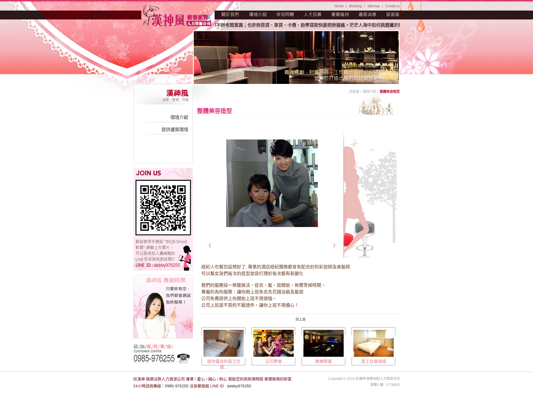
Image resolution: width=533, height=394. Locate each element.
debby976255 (239, 386)
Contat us (392, 6)
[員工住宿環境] (373, 343)
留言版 (393, 14)
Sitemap (373, 6)
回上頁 (301, 319)
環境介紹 (258, 14)
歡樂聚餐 (323, 361)
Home (339, 6)
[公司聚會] (273, 343)
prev (210, 245)
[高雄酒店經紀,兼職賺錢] (177, 16)
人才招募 (313, 14)
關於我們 (230, 14)
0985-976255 (176, 386)
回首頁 (354, 92)
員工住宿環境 (373, 361)
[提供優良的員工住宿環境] (223, 343)
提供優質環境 (175, 129)
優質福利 (340, 14)
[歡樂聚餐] (323, 343)
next (334, 245)
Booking (355, 6)
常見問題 (285, 14)
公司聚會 (273, 361)
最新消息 (368, 14)
